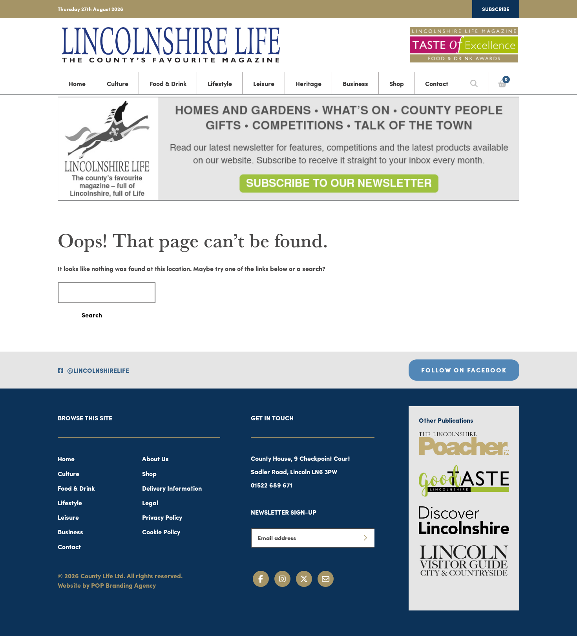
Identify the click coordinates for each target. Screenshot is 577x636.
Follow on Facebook (464, 369)
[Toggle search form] (474, 83)
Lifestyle (220, 83)
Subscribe (495, 8)
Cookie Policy (161, 531)
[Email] (326, 579)
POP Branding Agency (123, 585)
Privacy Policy (162, 517)
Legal (150, 502)
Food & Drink (168, 83)
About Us (155, 458)
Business (355, 83)
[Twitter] (304, 579)
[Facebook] (261, 579)
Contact (436, 83)
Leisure (263, 83)
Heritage (308, 83)
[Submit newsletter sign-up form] (365, 538)
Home (77, 83)
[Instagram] (282, 579)
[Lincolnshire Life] (171, 43)
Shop (396, 83)
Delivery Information (172, 488)
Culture (117, 83)
